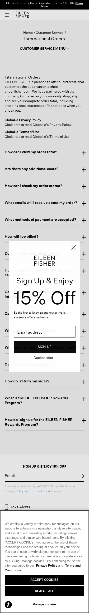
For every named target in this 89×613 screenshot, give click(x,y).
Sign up (45, 347)
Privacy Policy (49, 565)
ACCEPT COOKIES (44, 580)
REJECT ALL (44, 591)
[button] (8, 604)
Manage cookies (45, 604)
